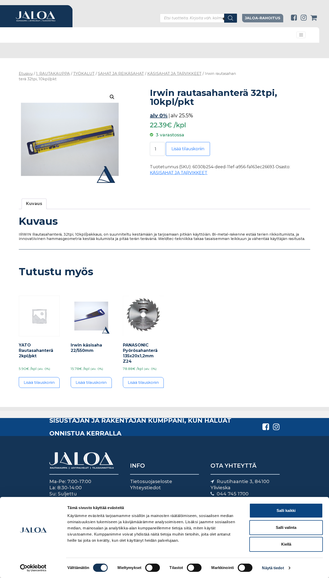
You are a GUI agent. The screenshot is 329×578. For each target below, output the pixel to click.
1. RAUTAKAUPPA (53, 73)
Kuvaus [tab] (34, 203)
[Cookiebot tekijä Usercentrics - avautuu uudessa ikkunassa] (33, 568)
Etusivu (26, 73)
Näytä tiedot (273, 568)
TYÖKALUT (84, 73)
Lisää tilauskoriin (187, 148)
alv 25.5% (182, 115)
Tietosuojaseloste (151, 481)
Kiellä (286, 544)
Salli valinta (286, 527)
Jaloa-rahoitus (262, 18)
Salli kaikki (286, 510)
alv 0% (159, 115)
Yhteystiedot (145, 488)
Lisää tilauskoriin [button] (39, 382)
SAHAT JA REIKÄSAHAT (121, 73)
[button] (112, 97)
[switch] (152, 568)
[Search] (230, 18)
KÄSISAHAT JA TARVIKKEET (174, 73)
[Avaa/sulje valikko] (301, 35)
